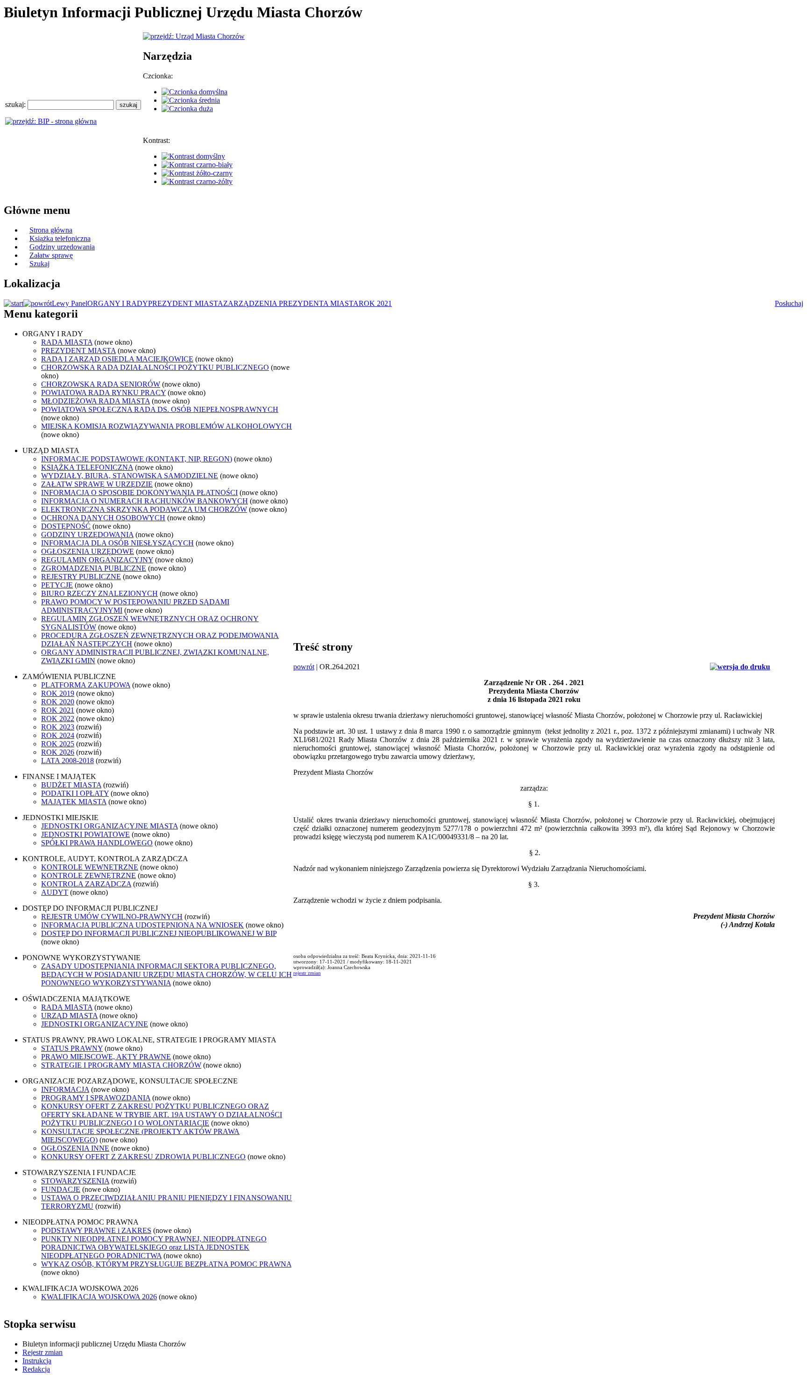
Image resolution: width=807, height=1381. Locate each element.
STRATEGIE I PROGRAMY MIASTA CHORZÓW (121, 1065)
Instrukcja (36, 1361)
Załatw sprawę (51, 255)
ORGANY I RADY (117, 303)
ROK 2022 (57, 718)
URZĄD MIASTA (69, 1016)
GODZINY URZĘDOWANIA (87, 534)
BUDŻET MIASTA (71, 785)
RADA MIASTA (66, 342)
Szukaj (39, 264)
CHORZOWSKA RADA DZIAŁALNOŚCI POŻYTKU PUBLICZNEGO (155, 367)
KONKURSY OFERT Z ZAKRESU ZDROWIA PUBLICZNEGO (143, 1157)
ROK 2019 (57, 693)
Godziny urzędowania (62, 247)
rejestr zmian (307, 973)
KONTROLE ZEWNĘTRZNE (88, 875)
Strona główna (50, 230)
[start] (13, 303)
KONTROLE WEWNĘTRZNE (89, 867)
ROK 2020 (57, 702)
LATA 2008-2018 (67, 761)
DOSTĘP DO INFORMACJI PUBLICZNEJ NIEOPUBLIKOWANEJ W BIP (158, 933)
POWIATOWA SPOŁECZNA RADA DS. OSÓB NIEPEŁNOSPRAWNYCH (159, 409)
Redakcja (36, 1369)
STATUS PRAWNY (72, 1048)
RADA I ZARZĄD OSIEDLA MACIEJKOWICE (117, 359)
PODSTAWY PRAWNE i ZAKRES (96, 1230)
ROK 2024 (57, 735)
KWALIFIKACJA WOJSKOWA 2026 (99, 1297)
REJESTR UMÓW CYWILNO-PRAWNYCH (112, 917)
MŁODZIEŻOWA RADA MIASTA (95, 401)
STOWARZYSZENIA (75, 1181)
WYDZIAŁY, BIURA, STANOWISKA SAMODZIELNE (129, 476)
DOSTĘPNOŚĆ (66, 526)
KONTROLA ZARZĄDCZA (86, 884)
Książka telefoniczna (60, 238)
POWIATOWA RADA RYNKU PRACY (103, 393)
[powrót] (37, 303)
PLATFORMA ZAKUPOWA (85, 685)
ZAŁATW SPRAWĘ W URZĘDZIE (97, 484)
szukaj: (16, 104)
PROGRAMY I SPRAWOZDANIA (95, 1098)
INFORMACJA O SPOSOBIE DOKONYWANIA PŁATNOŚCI (139, 492)
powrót (303, 667)
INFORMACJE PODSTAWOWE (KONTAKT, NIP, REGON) (136, 459)
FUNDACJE (60, 1189)
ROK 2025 (57, 744)
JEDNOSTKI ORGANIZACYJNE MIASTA (109, 826)
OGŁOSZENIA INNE (75, 1148)
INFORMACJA (65, 1089)
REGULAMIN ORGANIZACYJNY (97, 560)
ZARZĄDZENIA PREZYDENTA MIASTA (291, 303)
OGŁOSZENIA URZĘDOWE (87, 551)
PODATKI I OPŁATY (75, 793)
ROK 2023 (57, 727)
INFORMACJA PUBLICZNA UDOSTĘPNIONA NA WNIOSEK (142, 925)
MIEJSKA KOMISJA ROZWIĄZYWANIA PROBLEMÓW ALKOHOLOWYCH (166, 426)
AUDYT (54, 892)
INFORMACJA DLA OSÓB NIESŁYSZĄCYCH (117, 543)
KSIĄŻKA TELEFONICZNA (87, 467)
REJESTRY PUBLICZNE (81, 577)
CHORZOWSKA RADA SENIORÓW (100, 384)
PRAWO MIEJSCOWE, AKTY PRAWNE (106, 1057)
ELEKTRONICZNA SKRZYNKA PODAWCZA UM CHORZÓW (144, 509)
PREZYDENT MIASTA (185, 303)
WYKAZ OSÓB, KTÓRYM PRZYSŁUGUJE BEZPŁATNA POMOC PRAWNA (166, 1264)
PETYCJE (57, 585)
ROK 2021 (375, 303)
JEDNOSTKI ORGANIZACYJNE (94, 1024)
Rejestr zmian (42, 1352)
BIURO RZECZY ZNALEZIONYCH (99, 593)
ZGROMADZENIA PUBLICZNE (93, 568)
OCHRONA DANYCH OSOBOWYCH (103, 518)
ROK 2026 (57, 752)
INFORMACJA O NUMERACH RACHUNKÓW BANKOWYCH (144, 501)
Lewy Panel (69, 303)
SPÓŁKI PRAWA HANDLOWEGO (97, 843)
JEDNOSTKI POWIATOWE (85, 834)
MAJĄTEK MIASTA (73, 802)
